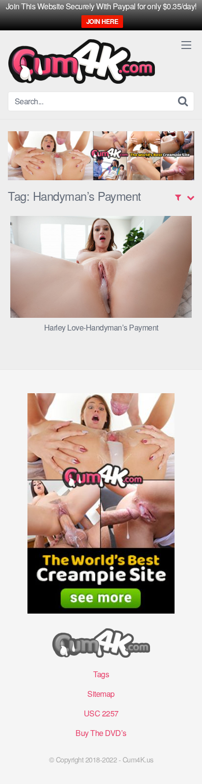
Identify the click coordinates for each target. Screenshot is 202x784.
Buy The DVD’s (101, 732)
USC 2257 (101, 713)
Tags (101, 674)
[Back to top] (185, 762)
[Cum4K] (81, 61)
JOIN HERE (102, 21)
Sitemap (101, 693)
